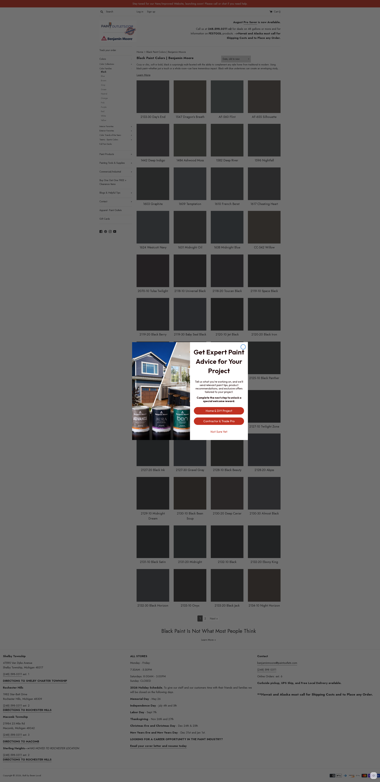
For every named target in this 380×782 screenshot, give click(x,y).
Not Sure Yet (218, 431)
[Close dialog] (243, 347)
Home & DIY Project (219, 411)
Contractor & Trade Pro (219, 421)
